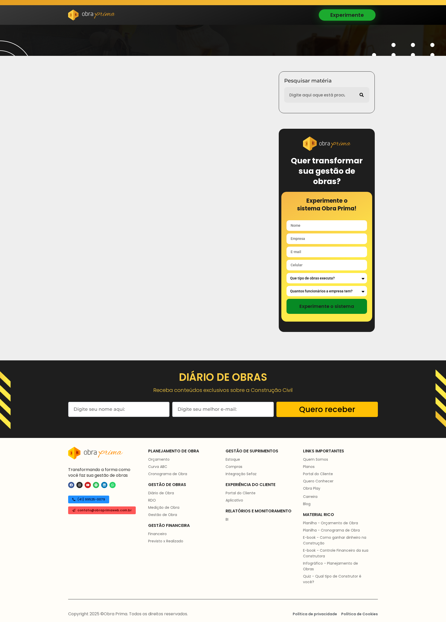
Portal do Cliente (241, 493)
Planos (309, 466)
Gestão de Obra (162, 514)
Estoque (233, 459)
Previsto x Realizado (165, 541)
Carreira (310, 496)
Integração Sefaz (241, 473)
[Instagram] (79, 485)
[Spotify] (96, 485)
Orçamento (159, 459)
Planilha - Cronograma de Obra (331, 530)
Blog (306, 503)
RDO (152, 500)
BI (227, 519)
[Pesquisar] (361, 95)
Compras (234, 466)
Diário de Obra (161, 493)
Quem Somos (315, 459)
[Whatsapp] (112, 485)
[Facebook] (71, 485)
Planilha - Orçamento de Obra (330, 523)
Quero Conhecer (318, 481)
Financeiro (157, 533)
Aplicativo (234, 500)
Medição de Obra (163, 507)
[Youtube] (88, 485)
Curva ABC (157, 466)
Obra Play (311, 488)
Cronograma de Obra (167, 473)
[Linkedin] (104, 485)
